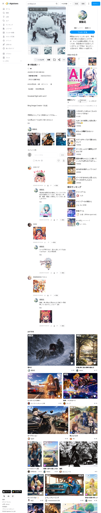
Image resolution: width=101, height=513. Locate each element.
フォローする (82, 32)
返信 (57, 185)
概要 (3, 499)
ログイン (96, 4)
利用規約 (4, 506)
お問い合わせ (5, 504)
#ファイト (45, 84)
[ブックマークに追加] (54, 60)
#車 (39, 84)
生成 (76, 4)
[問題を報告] (51, 185)
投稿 (83, 4)
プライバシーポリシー (8, 509)
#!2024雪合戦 (32, 84)
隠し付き (38, 160)
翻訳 (29, 123)
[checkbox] (34, 160)
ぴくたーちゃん (6, 502)
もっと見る (92, 101)
